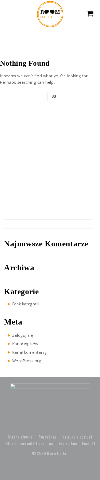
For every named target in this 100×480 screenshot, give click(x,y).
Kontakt (88, 443)
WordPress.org (26, 360)
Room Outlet (57, 453)
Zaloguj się (22, 335)
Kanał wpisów (25, 343)
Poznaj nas (48, 437)
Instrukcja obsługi (76, 437)
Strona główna (20, 437)
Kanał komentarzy (29, 352)
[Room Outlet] (50, 13)
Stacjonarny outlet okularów (30, 443)
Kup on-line (67, 443)
